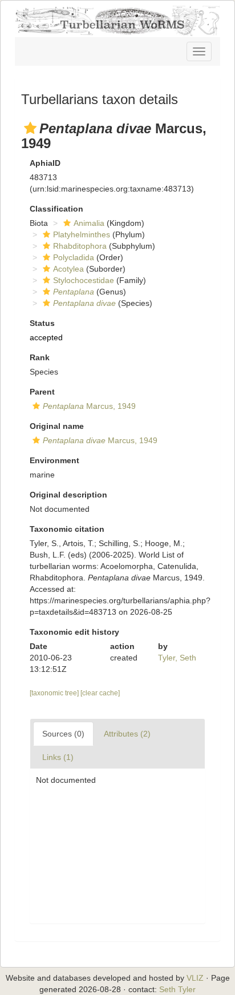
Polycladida (73, 257)
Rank (40, 357)
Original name (57, 426)
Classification (56, 208)
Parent (42, 391)
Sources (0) (63, 733)
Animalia (89, 223)
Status (42, 323)
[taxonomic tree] (55, 693)
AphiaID (45, 163)
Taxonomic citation (67, 529)
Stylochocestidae (83, 280)
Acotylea (68, 268)
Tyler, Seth (177, 657)
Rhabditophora (80, 245)
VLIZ (195, 977)
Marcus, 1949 (89, 406)
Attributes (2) (127, 733)
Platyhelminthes (81, 234)
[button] (30, 128)
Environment (54, 460)
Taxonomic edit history (74, 631)
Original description (68, 494)
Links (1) (58, 757)
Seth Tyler (177, 989)
